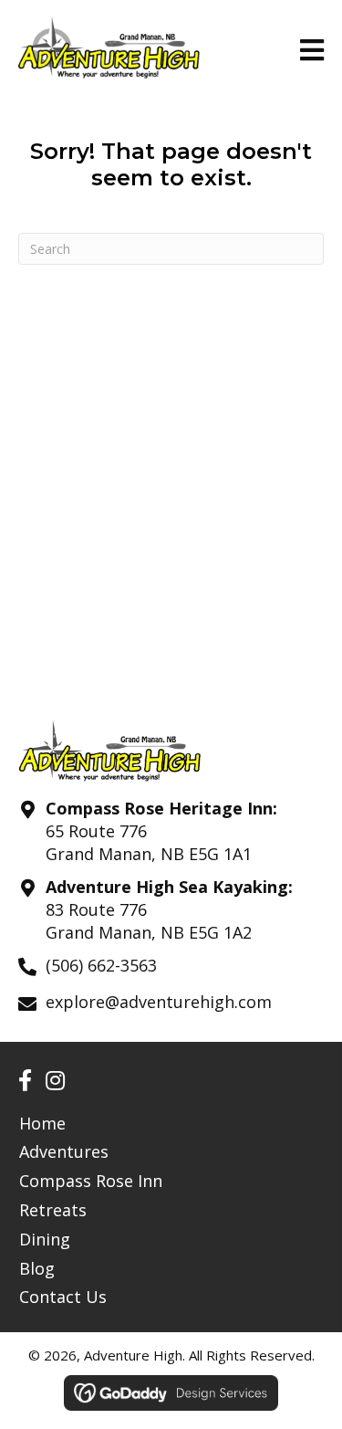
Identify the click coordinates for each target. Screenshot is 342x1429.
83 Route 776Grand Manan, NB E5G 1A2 (149, 920)
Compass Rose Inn (90, 1181)
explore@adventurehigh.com (159, 1002)
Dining (44, 1239)
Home (42, 1123)
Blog (37, 1268)
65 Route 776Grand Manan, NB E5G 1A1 (149, 842)
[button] (25, 1080)
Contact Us (63, 1297)
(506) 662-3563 (101, 965)
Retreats (53, 1210)
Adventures (64, 1151)
